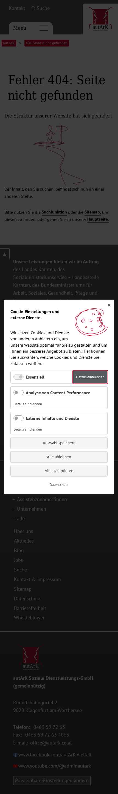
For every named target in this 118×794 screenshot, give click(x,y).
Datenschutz (59, 485)
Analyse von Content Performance (58, 393)
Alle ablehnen (59, 456)
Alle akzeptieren (59, 470)
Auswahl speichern (59, 443)
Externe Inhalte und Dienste (52, 418)
